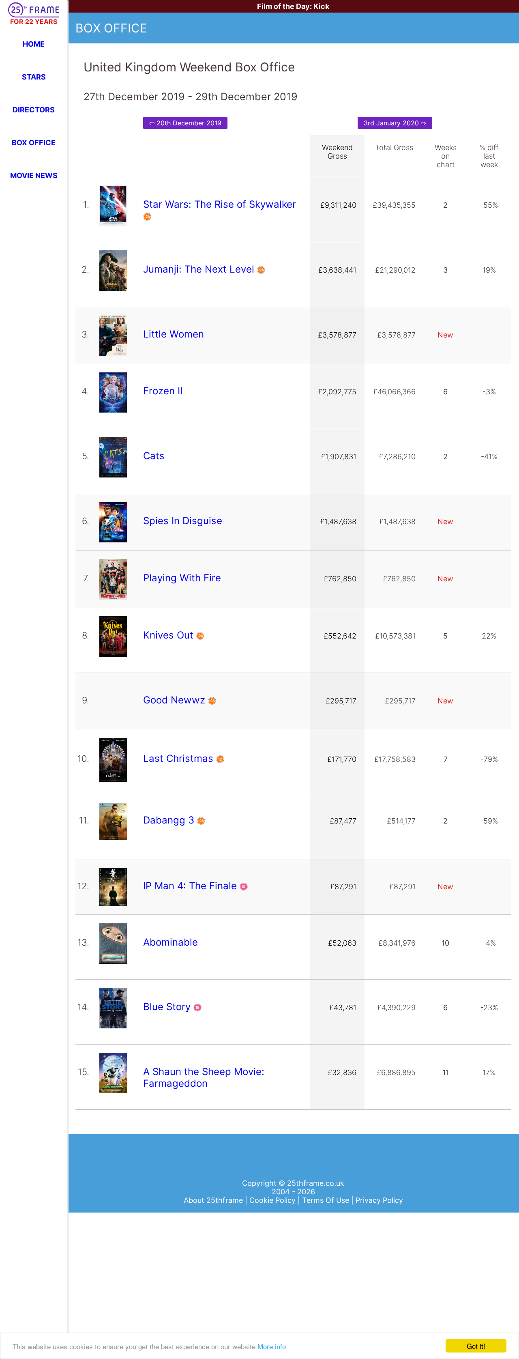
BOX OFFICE (34, 142)
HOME (34, 44)
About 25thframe (214, 1200)
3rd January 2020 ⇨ (395, 123)
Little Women (175, 334)
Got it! (476, 1346)
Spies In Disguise (184, 521)
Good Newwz (175, 700)
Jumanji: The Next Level (200, 269)
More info (271, 1346)
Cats (155, 456)
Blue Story (168, 1007)
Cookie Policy (273, 1200)
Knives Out (169, 635)
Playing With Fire (183, 578)
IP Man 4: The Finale (191, 886)
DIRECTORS (34, 109)
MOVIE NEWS (34, 175)
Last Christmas (179, 758)
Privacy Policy (379, 1200)
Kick (321, 6)
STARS (34, 77)
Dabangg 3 (170, 820)
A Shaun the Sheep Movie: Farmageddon (203, 1077)
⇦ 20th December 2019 (185, 123)
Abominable (172, 942)
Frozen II (164, 391)
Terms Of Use (326, 1200)
